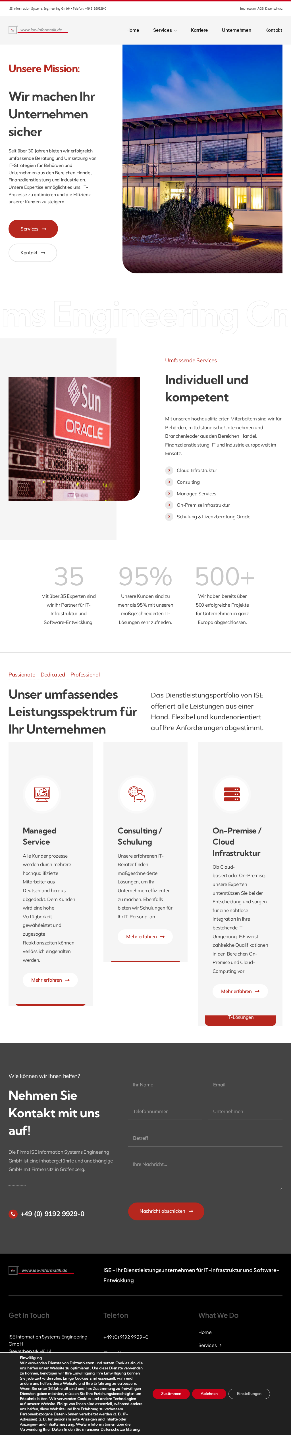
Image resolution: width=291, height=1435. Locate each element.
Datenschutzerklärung (120, 1429)
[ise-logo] (39, 27)
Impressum (248, 9)
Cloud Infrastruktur (197, 470)
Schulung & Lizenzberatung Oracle (213, 516)
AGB (260, 9)
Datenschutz (273, 9)
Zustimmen (171, 1393)
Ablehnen (209, 1393)
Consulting (188, 482)
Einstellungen (249, 1393)
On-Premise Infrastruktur (203, 505)
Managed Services (196, 494)
